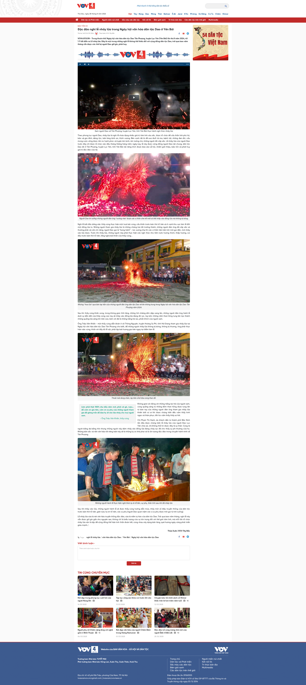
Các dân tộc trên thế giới (195, 20)
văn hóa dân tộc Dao (112, 537)
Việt (130, 14)
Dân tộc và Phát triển (90, 20)
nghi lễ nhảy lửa (93, 537)
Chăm (218, 14)
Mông (153, 14)
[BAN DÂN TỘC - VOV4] (86, 6)
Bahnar (167, 14)
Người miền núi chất (110, 20)
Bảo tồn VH (83, 26)
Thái (160, 14)
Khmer (225, 14)
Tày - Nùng (138, 14)
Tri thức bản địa (175, 20)
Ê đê (174, 14)
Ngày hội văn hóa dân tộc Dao (145, 537)
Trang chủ (175, 659)
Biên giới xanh (160, 20)
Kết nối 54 (146, 20)
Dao (147, 14)
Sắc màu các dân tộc (131, 20)
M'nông (193, 14)
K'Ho (186, 14)
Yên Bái (126, 537)
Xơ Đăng (202, 14)
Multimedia (213, 20)
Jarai (180, 14)
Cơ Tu (210, 14)
